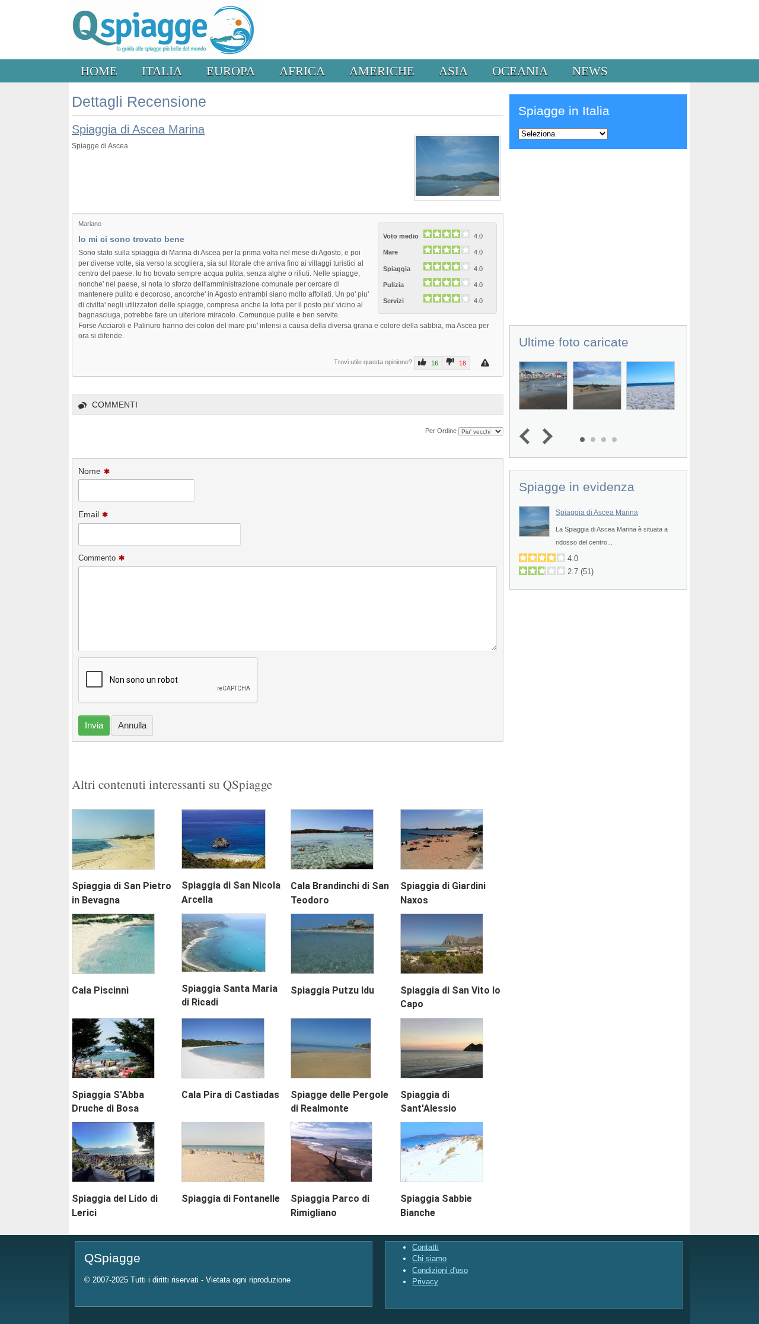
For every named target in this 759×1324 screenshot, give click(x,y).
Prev (527, 437)
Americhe (381, 71)
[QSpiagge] (163, 56)
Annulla (132, 725)
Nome (89, 471)
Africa (302, 71)
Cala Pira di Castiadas (230, 1094)
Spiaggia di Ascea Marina (138, 129)
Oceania (520, 71)
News (590, 71)
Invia (94, 725)
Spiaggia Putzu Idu (332, 990)
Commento (97, 557)
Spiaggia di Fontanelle (230, 1198)
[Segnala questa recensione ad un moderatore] (486, 363)
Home (99, 71)
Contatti (425, 1247)
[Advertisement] (598, 235)
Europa (230, 71)
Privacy (425, 1281)
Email (88, 514)
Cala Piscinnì (100, 990)
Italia (162, 71)
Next (545, 437)
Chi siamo (429, 1258)
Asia (453, 71)
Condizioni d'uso (440, 1270)
